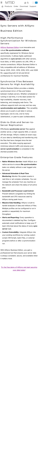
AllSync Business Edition (10, 47)
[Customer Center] (25, 3)
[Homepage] (2, 6)
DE (33, 2)
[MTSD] (10, 2)
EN (36, 2)
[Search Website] (28, 3)
